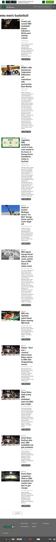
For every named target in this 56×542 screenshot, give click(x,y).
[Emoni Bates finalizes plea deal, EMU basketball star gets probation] (10, 440)
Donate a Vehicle (24, 523)
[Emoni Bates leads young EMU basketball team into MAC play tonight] (10, 395)
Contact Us (34, 523)
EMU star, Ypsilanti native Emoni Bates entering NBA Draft (27, 318)
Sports (22, 19)
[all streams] (54, 7)
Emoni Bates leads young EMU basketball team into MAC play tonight (27, 398)
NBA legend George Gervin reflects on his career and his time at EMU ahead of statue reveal (27, 259)
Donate (50, 2)
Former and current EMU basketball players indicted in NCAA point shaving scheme (26, 29)
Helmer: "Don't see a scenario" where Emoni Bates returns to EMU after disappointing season (27, 356)
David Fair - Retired (24, 88)
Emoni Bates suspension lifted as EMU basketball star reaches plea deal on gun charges (27, 480)
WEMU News (23, 138)
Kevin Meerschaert (24, 40)
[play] (4, 7)
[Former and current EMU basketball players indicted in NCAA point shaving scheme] (10, 24)
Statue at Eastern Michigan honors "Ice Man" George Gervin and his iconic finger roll (27, 215)
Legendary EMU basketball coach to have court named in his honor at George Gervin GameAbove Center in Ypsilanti (27, 151)
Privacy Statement (25, 526)
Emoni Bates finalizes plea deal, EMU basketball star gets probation (27, 442)
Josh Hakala (23, 226)
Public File (34, 526)
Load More (17, 513)
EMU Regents (46, 523)
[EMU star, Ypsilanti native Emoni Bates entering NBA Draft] (10, 316)
